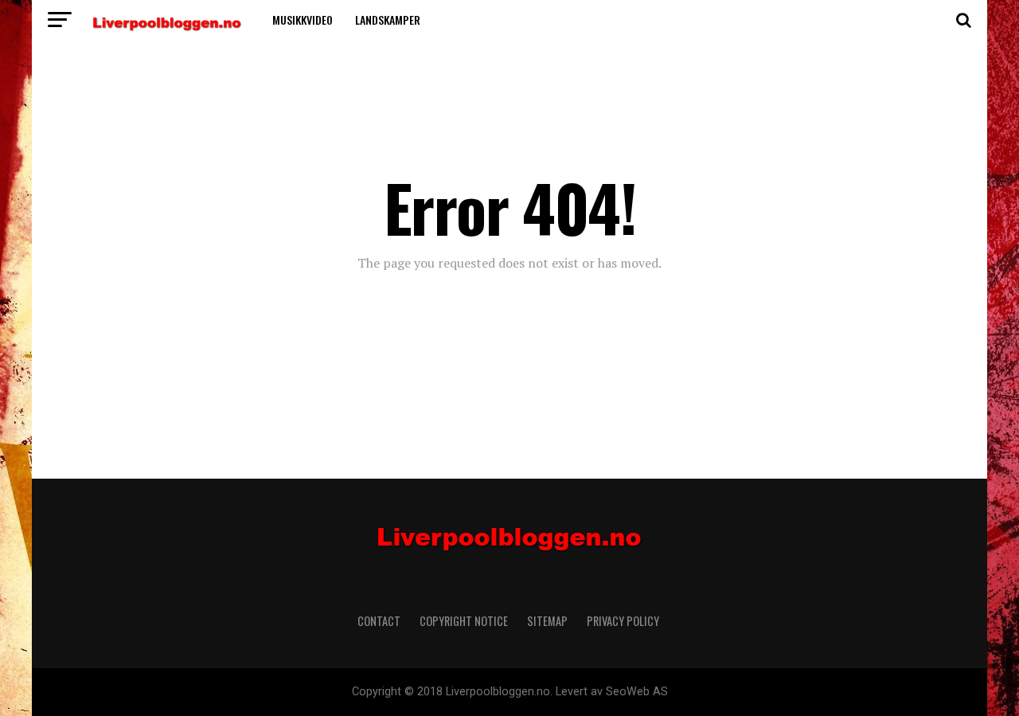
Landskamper (387, 19)
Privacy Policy (624, 620)
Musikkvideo (302, 19)
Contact (378, 620)
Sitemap (547, 620)
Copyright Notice (464, 620)
